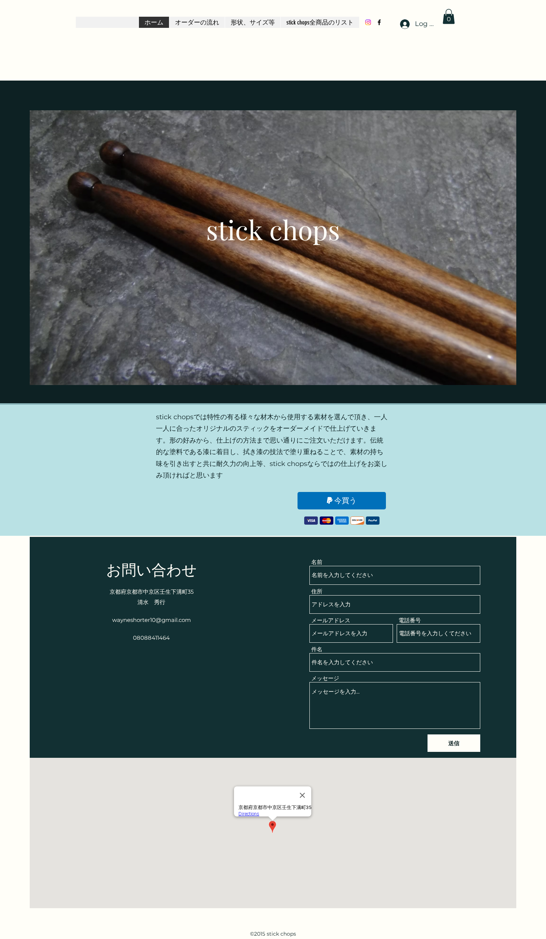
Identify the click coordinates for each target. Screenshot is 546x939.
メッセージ (325, 678)
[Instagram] (368, 22)
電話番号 (410, 620)
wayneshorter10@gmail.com (151, 619)
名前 (316, 562)
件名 (316, 649)
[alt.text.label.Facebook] (379, 22)
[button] (448, 16)
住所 (316, 591)
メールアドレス (330, 620)
